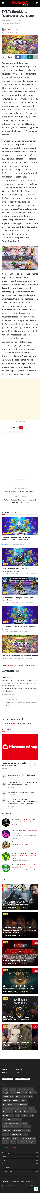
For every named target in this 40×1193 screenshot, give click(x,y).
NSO (4, 1119)
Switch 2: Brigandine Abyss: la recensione (21, 792)
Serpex (4, 677)
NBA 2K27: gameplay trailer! (14, 960)
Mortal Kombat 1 (8, 1115)
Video (5, 564)
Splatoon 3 (27, 1127)
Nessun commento (17, 574)
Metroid (31, 1108)
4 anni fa (18, 29)
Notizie (6, 651)
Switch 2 (5, 1134)
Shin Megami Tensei (9, 1127)
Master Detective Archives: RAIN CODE (14, 1108)
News (17, 1115)
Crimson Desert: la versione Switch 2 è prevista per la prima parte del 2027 (25, 855)
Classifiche (21, 1089)
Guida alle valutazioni (17, 1182)
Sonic (19, 1127)
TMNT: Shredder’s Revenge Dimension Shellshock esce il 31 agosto (16, 569)
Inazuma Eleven (21, 1096)
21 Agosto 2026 (25, 907)
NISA (31, 1115)
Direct (12, 1093)
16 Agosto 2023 (31, 574)
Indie (30, 1096)
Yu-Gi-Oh (5, 1142)
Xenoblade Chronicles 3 (28, 1138)
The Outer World (16, 1134)
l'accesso (10, 665)
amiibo (5, 1089)
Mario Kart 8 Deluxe (21, 1104)
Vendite (15, 1138)
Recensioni (7, 533)
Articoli (4, 1069)
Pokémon (18, 1119)
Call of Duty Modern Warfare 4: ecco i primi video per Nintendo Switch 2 (18, 903)
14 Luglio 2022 (30, 658)
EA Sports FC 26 (22, 1093)
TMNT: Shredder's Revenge (15, 432)
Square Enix (6, 1130)
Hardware (33, 1093)
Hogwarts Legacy (8, 1096)
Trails (25, 1134)
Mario (24, 1100)
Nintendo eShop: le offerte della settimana (14, 764)
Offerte (10, 1119)
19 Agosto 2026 (25, 992)
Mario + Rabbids (8, 1104)
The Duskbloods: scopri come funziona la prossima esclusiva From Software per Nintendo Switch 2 (19, 930)
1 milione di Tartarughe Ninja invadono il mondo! (20, 655)
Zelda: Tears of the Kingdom (26, 1142)
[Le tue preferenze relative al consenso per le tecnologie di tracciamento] (36, 1189)
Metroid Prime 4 (7, 1112)
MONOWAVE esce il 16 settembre (17, 1017)
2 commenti (14, 632)
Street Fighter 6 (18, 1130)
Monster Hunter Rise (30, 1112)
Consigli (5, 1093)
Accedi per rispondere (9, 694)
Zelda (13, 1142)
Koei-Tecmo (16, 1100)
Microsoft (18, 1112)
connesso (13, 723)
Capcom (12, 1089)
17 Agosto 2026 (25, 1048)
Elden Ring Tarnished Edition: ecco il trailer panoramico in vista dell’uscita (18, 987)
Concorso (30, 1089)
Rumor (24, 1123)
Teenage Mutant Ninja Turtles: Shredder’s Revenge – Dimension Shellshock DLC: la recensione (17, 539)
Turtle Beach (6, 1138)
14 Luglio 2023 (30, 603)
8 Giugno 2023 (25, 632)
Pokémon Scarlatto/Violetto (11, 1123)
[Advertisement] (20, 399)
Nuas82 (10, 29)
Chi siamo (5, 1182)
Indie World (6, 1100)
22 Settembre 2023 (18, 545)
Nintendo (24, 1115)
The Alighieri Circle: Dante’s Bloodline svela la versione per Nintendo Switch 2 (22, 783)
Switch (27, 1130)
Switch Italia (9, 1186)
